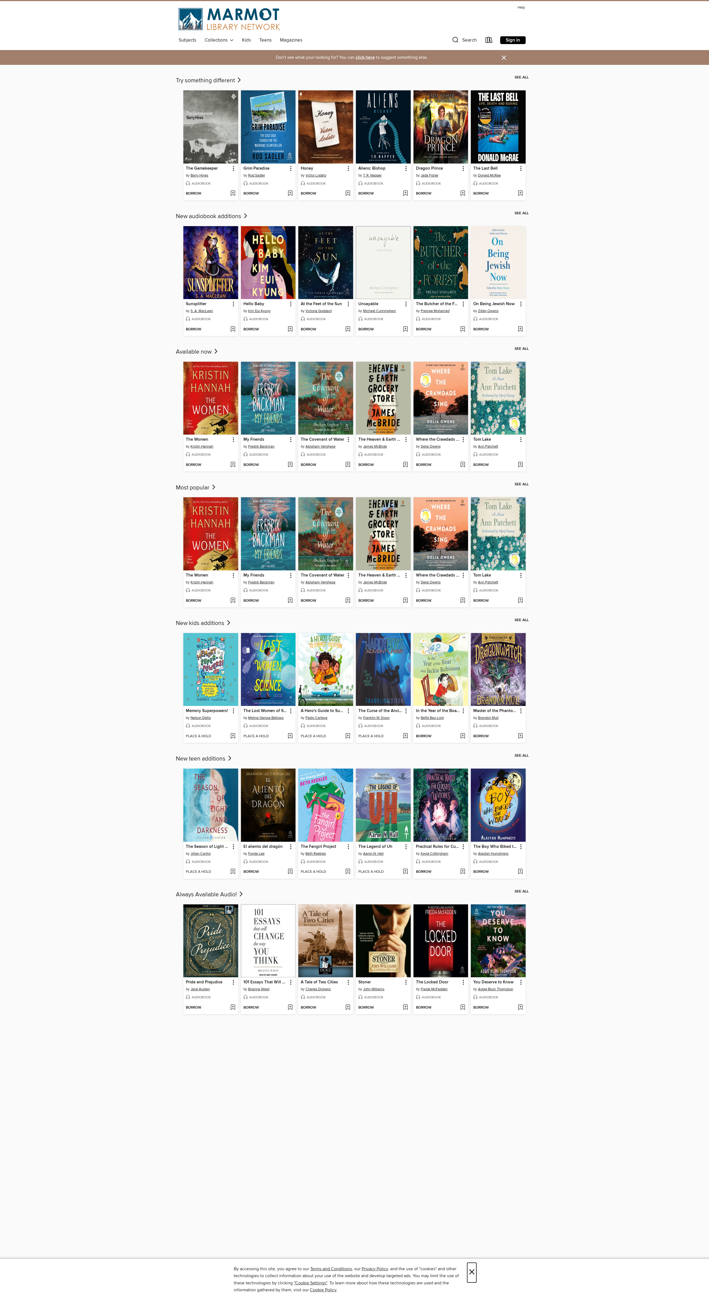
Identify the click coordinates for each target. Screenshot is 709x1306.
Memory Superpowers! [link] (207, 710)
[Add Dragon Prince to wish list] (462, 193)
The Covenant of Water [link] (322, 439)
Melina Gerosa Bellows (266, 718)
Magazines (291, 40)
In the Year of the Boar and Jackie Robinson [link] (438, 710)
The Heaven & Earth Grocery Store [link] (380, 439)
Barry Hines (199, 175)
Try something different (206, 80)
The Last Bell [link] (485, 168)
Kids (246, 40)
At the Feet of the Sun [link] (321, 304)
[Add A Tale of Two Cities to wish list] (347, 1007)
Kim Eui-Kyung (259, 311)
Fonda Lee (256, 853)
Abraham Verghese (320, 446)
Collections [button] (217, 40)
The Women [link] (197, 439)
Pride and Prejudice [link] (204, 982)
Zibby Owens (488, 311)
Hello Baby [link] (253, 304)
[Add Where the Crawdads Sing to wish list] (462, 465)
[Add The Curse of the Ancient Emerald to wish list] (405, 736)
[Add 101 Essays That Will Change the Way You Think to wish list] (290, 1007)
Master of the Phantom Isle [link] (495, 710)
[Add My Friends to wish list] (290, 465)
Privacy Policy (375, 1269)
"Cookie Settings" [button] (310, 1283)
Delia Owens (431, 446)
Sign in (513, 40)
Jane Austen (200, 989)
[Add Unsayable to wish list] (405, 329)
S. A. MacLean (202, 311)
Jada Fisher (429, 175)
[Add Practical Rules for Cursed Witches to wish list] (462, 872)
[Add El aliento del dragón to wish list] (290, 872)
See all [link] (522, 77)
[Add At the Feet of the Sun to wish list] (347, 329)
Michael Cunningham (379, 311)
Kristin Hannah (202, 446)
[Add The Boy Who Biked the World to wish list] (520, 872)
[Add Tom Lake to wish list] (520, 465)
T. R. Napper (372, 175)
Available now (194, 352)
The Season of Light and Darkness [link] (208, 846)
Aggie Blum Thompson (495, 989)
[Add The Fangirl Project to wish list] (347, 872)
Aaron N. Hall (373, 853)
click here (365, 57)
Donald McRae (489, 175)
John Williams (373, 989)
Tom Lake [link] (482, 439)
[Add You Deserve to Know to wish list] (520, 1007)
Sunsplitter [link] (196, 304)
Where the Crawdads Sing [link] (438, 439)
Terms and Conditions (331, 1269)
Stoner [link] (364, 982)
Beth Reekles (315, 853)
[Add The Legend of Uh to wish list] (405, 872)
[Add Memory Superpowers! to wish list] (232, 736)
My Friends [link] (253, 439)
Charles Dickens (318, 989)
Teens (265, 40)
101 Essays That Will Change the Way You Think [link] (265, 982)
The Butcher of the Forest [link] (438, 304)
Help (521, 8)
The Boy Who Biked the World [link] (495, 846)
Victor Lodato (315, 175)
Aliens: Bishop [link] (372, 168)
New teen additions (201, 758)
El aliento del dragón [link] (263, 846)
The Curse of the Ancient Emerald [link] (380, 710)
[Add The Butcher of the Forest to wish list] (462, 329)
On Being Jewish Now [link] (494, 304)
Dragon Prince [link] (429, 168)
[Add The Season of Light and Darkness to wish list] (232, 872)
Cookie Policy (323, 1290)
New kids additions (201, 623)
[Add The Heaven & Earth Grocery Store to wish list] (405, 465)
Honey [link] (307, 168)
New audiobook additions (209, 216)
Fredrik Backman (261, 446)
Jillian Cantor (201, 853)
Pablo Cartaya (316, 718)
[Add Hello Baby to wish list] (290, 329)
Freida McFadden (434, 989)
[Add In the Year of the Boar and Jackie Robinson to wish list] (462, 736)
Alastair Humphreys (493, 853)
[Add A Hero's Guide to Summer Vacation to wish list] (347, 736)
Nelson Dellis (201, 718)
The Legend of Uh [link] (375, 846)
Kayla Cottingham (434, 853)
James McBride (375, 446)
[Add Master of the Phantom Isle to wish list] (520, 736)
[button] (464, 41)
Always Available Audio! (207, 894)
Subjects (187, 40)
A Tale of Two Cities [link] (319, 982)
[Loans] (489, 41)
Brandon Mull (488, 718)
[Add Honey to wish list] (347, 193)
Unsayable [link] (368, 304)
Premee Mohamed (435, 311)
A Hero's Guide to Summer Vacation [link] (323, 710)
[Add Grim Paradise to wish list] (290, 193)
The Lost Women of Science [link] (265, 710)
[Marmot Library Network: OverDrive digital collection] (229, 19)
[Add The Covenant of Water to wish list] (347, 465)
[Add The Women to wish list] (232, 465)
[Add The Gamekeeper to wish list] (232, 193)
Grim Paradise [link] (256, 168)
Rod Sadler (256, 175)
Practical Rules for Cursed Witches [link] (438, 846)
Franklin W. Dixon (376, 718)
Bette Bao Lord (432, 718)
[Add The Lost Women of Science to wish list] (290, 736)
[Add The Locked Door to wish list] (462, 1007)
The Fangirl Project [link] (318, 846)
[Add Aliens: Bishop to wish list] (405, 193)
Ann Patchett (488, 446)
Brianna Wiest (258, 989)
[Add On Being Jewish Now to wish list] (520, 329)
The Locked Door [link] (432, 982)
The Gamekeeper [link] (202, 168)
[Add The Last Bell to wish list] (520, 193)
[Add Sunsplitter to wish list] (232, 329)
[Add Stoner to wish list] (405, 1007)
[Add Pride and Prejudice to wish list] (232, 1007)
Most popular (193, 487)
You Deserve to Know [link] (493, 982)
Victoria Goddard (318, 311)
